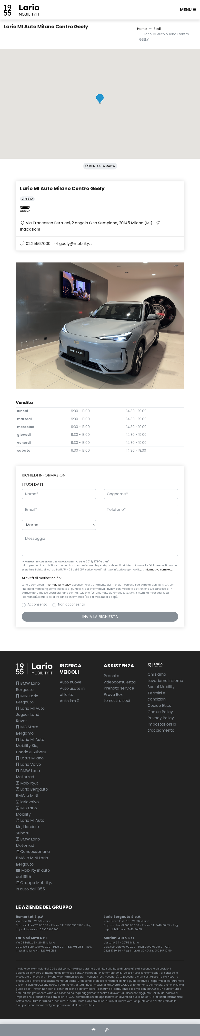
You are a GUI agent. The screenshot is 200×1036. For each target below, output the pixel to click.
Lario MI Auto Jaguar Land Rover (30, 715)
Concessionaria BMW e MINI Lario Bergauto (33, 858)
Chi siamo (157, 674)
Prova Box (113, 694)
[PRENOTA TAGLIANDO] (106, 1030)
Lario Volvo (30, 764)
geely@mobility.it (75, 243)
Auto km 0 (69, 701)
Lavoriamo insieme (165, 680)
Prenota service (119, 688)
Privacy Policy (161, 718)
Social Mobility (161, 687)
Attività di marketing (40, 578)
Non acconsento (71, 604)
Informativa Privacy (58, 585)
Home (142, 29)
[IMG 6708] (100, 325)
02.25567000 (37, 243)
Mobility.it (28, 783)
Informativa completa (158, 569)
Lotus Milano (31, 758)
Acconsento (37, 604)
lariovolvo (29, 802)
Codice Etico (159, 705)
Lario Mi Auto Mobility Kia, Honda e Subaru (31, 746)
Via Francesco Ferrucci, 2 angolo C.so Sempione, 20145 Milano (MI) (88, 223)
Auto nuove (70, 682)
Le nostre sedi (117, 700)
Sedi (157, 29)
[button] (187, 9)
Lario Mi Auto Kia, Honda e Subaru (30, 827)
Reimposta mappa (101, 166)
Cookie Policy (160, 712)
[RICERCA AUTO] (93, 1030)
